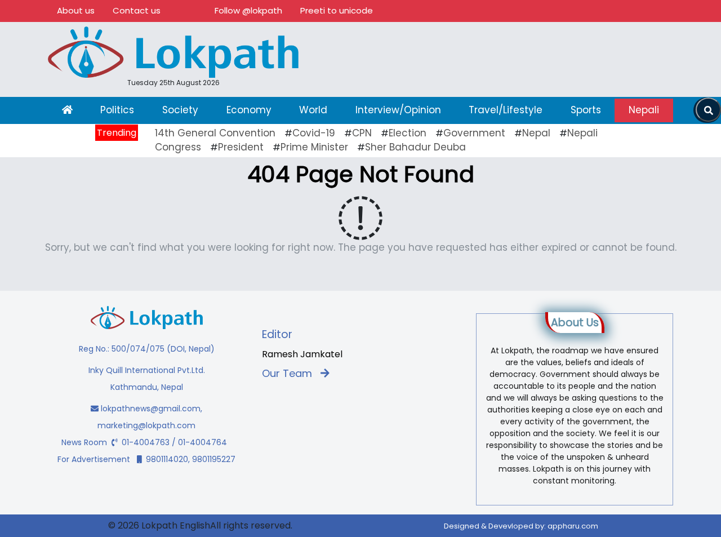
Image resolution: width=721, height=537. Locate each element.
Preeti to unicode (336, 10)
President (241, 147)
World (313, 110)
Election (407, 133)
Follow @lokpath (248, 10)
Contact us (137, 10)
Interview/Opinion (398, 110)
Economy (249, 110)
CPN (362, 133)
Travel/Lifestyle (505, 110)
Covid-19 (313, 133)
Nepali (644, 110)
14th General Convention (215, 133)
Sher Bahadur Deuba (415, 147)
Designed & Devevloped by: (521, 526)
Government (474, 133)
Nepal (536, 133)
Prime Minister (314, 147)
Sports (586, 110)
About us (76, 10)
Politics (117, 110)
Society (180, 110)
